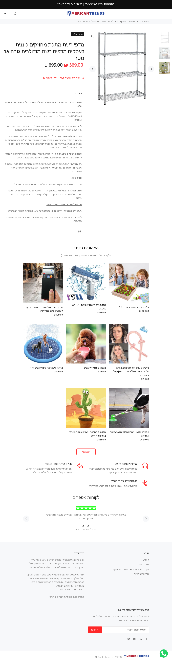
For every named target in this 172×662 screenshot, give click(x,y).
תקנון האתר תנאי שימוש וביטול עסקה (131, 569)
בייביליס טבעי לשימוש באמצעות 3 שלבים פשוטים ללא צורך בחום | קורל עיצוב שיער (131, 371)
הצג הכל (86, 452)
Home (146, 21)
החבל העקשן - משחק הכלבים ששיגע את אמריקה (129, 434)
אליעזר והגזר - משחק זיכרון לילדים (132, 307)
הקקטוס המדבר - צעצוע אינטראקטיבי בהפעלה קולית (87, 434)
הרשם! (94, 630)
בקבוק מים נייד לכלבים (94, 368)
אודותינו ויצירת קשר (70, 78)
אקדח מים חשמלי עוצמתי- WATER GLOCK (89, 307)
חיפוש (146, 560)
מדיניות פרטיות (141, 574)
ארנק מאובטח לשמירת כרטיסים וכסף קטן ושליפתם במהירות (44, 309)
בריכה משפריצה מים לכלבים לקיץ (46, 368)
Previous (92, 69)
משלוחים (47, 78)
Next (151, 69)
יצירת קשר (144, 565)
